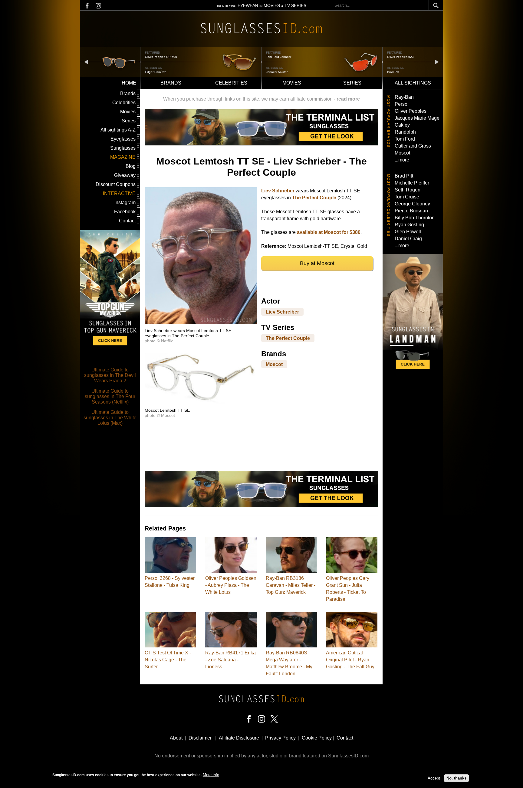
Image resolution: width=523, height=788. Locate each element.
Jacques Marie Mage (417, 118)
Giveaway (125, 175)
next (437, 61)
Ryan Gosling (409, 224)
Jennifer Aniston (156, 72)
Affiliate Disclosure (239, 737)
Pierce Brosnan (411, 210)
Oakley (402, 125)
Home (129, 82)
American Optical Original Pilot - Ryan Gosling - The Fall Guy (350, 659)
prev (86, 61)
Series (352, 82)
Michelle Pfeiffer (412, 182)
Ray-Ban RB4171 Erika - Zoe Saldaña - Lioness (230, 659)
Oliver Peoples (410, 111)
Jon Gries (393, 72)
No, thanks (456, 778)
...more (402, 159)
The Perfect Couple (314, 197)
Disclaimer (200, 737)
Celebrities (231, 82)
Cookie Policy (317, 737)
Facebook (125, 211)
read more (348, 98)
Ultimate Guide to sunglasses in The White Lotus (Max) (110, 418)
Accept (434, 778)
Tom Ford (405, 138)
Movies (291, 82)
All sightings (413, 82)
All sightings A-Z (118, 129)
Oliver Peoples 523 (279, 56)
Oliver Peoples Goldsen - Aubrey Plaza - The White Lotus (230, 585)
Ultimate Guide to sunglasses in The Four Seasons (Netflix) (110, 396)
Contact (127, 220)
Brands (170, 82)
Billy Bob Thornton (415, 217)
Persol (402, 104)
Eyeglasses (123, 138)
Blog (131, 166)
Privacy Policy (280, 737)
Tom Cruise (407, 196)
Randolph (405, 132)
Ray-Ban (404, 97)
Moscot (274, 364)
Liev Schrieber (277, 190)
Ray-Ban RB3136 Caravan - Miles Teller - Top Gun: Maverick (290, 585)
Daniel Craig (408, 238)
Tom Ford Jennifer (157, 56)
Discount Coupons (116, 184)
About (176, 737)
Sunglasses (123, 148)
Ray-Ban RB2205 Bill (401, 56)
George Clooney (412, 203)
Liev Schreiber (282, 311)
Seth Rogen (407, 189)
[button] (201, 322)
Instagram (125, 202)
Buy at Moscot (317, 263)
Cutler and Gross (413, 145)
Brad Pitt (272, 72)
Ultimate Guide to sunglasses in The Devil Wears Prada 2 (110, 375)
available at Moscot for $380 (328, 232)
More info (211, 775)
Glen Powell (408, 231)
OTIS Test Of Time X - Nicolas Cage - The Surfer (168, 659)
